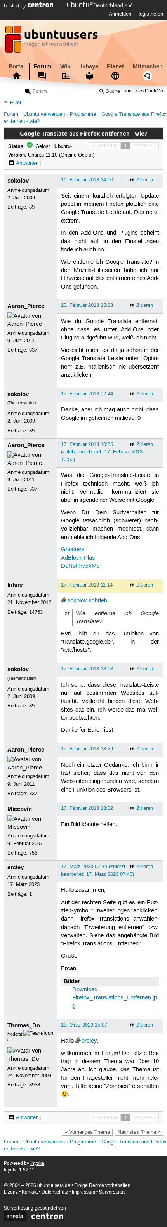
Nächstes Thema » (139, 1132)
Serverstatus (112, 1192)
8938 (34, 1085)
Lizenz (11, 1192)
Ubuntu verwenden (44, 114)
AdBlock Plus (78, 558)
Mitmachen (148, 66)
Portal (17, 66)
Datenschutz (55, 1192)
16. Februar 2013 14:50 (87, 180)
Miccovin (19, 809)
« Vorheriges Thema (87, 1132)
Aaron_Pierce (25, 306)
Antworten (27, 163)
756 (33, 853)
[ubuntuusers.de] (52, 41)
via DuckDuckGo (144, 91)
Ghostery (73, 549)
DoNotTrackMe (80, 566)
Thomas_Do (23, 1025)
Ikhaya (89, 66)
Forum (42, 66)
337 (33, 350)
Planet (115, 66)
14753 (36, 612)
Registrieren (149, 14)
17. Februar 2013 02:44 (87, 394)
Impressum (83, 1192)
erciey (15, 867)
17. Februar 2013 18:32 (87, 808)
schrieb (98, 600)
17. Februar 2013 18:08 (87, 669)
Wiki (66, 66)
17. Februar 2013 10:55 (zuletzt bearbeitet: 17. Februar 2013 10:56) (102, 451)
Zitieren (144, 180)
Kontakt (30, 1192)
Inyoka (37, 1163)
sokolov (18, 180)
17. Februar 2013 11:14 (87, 585)
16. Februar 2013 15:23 (87, 305)
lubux (15, 585)
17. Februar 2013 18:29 (87, 749)
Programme (83, 114)
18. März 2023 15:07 (84, 1025)
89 (32, 207)
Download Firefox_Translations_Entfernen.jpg (114, 998)
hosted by (16, 6)
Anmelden (120, 14)
